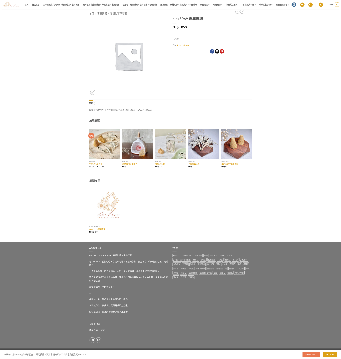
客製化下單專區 (118, 13)
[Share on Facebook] (212, 51)
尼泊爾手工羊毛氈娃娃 (182, 260)
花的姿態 (240, 268)
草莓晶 (175, 273)
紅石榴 (246, 264)
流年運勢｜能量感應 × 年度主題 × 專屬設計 (101, 4)
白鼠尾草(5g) (193, 164)
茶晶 (248, 268)
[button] (321, 5)
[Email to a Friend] (217, 51)
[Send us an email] (99, 340)
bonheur (176, 255)
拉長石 (195, 260)
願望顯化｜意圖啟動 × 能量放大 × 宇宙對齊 (178, 4)
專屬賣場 (217, 4)
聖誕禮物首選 (221, 268)
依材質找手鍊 (231, 4)
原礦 (206, 255)
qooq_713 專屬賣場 (97, 229)
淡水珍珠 (210, 264)
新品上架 (36, 4)
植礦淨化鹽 (160, 164)
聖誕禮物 (210, 268)
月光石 (220, 260)
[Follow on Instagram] (294, 4)
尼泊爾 (229, 255)
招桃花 (203, 260)
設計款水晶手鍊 (206, 273)
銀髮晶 (230, 273)
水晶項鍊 (176, 264)
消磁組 (192, 264)
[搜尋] (310, 5)
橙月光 (235, 260)
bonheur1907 (187, 255)
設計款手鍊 (192, 273)
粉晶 (239, 264)
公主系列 (198, 255)
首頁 (27, 4)
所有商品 (204, 4)
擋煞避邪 (211, 260)
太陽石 (222, 255)
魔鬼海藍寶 (239, 273)
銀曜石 (222, 273)
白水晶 (225, 264)
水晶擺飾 (243, 260)
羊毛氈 (191, 268)
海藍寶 (185, 264)
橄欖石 (227, 260)
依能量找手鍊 (248, 4)
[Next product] (237, 12)
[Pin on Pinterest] (222, 51)
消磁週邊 (201, 264)
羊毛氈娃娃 (200, 268)
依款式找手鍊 (265, 4)
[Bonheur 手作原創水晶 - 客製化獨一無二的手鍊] (11, 4)
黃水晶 (175, 277)
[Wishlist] (302, 5)
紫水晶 (175, 268)
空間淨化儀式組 (95, 164)
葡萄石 (183, 273)
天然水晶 (213, 255)
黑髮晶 (191, 277)
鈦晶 (216, 273)
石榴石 (232, 264)
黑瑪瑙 (183, 277)
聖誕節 (231, 268)
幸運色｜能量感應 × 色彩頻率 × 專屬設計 (140, 4)
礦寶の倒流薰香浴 (129, 164)
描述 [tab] (91, 103)
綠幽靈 (183, 268)
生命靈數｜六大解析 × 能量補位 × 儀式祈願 (61, 4)
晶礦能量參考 (281, 4)
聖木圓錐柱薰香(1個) (229, 164)
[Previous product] (242, 12)
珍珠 (218, 264)
